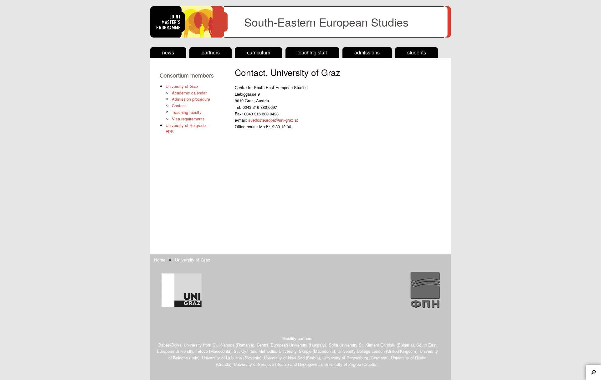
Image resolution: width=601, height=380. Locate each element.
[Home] (300, 36)
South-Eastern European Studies (326, 22)
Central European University (282, 345)
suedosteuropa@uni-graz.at (273, 120)
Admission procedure (191, 99)
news (168, 52)
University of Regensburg (345, 358)
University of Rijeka (408, 358)
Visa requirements (188, 119)
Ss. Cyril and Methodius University (265, 351)
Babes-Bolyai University (180, 345)
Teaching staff (312, 52)
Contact (179, 106)
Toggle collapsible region (593, 372)
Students (416, 52)
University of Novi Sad (284, 358)
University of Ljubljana (222, 358)
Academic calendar (189, 93)
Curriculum (258, 52)
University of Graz (182, 86)
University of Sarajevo (254, 364)
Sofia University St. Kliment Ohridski (362, 345)
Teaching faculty (187, 112)
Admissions (367, 52)
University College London (361, 351)
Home (160, 259)
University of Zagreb (342, 364)
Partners (211, 52)
